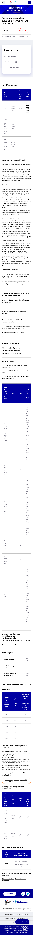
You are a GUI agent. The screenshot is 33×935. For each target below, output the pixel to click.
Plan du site (7, 930)
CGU (7, 932)
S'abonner (9, 894)
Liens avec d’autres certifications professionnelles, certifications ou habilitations (16, 637)
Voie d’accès (8, 360)
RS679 (6, 864)
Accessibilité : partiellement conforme (20, 930)
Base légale (7, 652)
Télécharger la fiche (9, 36)
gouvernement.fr (9, 914)
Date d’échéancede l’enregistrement (14, 68)
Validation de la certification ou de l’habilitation (15, 294)
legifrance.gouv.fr (10, 918)
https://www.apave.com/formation (27, 109)
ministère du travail (22, 914)
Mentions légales (14, 932)
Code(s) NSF (12, 56)
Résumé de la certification (14, 160)
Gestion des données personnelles (11, 928)
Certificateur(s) (9, 85)
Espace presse (16, 926)
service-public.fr (22, 918)
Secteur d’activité (10, 343)
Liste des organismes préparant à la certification (16, 781)
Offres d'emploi (7, 926)
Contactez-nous (23, 932)
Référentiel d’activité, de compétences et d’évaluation (14, 880)
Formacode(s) (12, 62)
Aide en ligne (24, 36)
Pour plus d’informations (14, 684)
